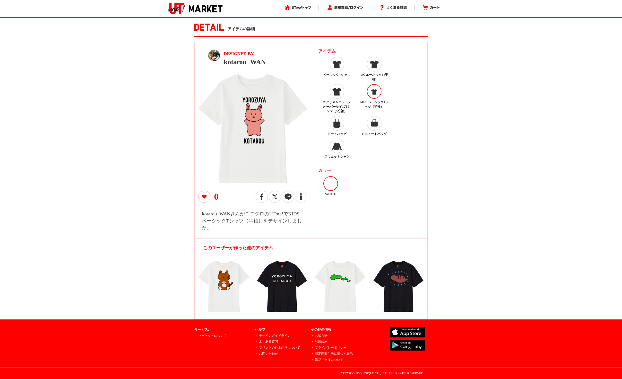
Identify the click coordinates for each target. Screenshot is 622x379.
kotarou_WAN (245, 62)
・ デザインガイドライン (273, 335)
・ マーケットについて (210, 335)
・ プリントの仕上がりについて (277, 347)
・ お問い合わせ (266, 353)
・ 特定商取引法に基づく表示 (332, 353)
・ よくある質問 (266, 341)
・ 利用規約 (319, 341)
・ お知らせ (319, 335)
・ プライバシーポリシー (328, 347)
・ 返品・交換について (327, 359)
